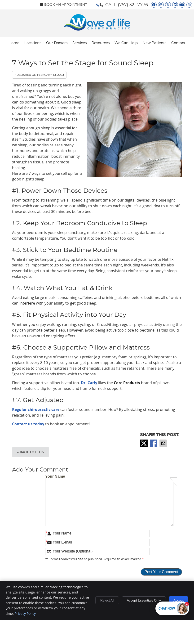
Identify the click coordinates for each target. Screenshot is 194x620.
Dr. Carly (89, 382)
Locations (32, 43)
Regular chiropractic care (35, 409)
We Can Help (126, 43)
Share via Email (163, 443)
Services (79, 43)
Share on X (144, 443)
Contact (178, 43)
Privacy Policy (25, 613)
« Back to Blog (30, 452)
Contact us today (28, 424)
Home (14, 43)
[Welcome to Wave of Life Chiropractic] (97, 29)
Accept (178, 600)
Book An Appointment (65, 4)
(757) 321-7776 (133, 5)
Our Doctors (56, 43)
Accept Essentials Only (144, 600)
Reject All (107, 600)
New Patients (154, 43)
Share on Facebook (154, 443)
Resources (101, 43)
